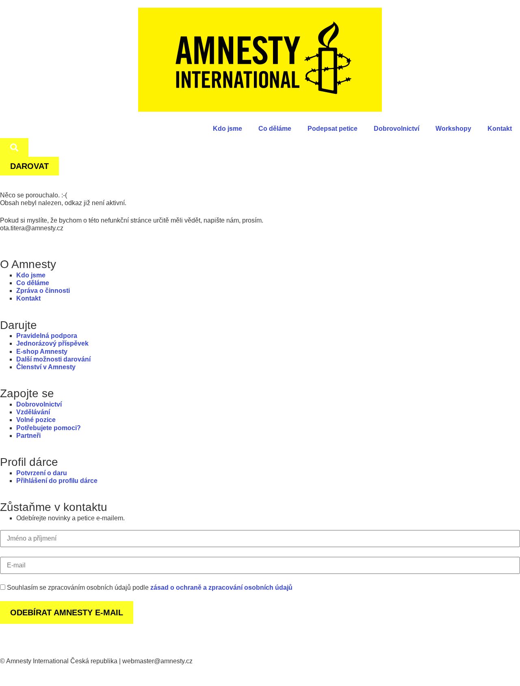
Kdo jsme (227, 128)
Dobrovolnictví (396, 128)
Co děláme (274, 128)
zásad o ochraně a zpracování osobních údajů (221, 587)
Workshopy (453, 128)
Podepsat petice (333, 128)
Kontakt (500, 128)
